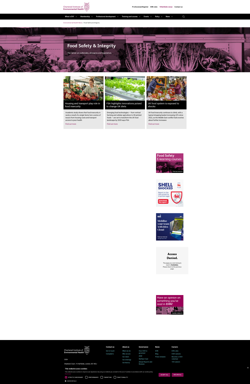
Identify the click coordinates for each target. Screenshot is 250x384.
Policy (157, 16)
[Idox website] (169, 227)
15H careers (176, 362)
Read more (68, 374)
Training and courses (130, 16)
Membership (85, 16)
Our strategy (126, 360)
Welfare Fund (143, 359)
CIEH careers (176, 354)
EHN (156, 351)
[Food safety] (169, 163)
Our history (126, 363)
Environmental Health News (72, 23)
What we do (126, 351)
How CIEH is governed (143, 352)
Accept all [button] (164, 374)
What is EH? (69, 16)
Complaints (110, 354)
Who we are (126, 354)
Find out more (70, 124)
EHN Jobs (153, 7)
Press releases (160, 357)
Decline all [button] (177, 374)
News (168, 16)
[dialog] (125, 375)
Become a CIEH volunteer (177, 358)
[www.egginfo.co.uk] (169, 193)
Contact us (178, 7)
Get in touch (110, 351)
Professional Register (140, 7)
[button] (109, 381)
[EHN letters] (169, 305)
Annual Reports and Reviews (145, 363)
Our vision (125, 357)
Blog (156, 354)
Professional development (106, 16)
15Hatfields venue (165, 7)
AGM (140, 356)
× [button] (248, 368)
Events (146, 16)
